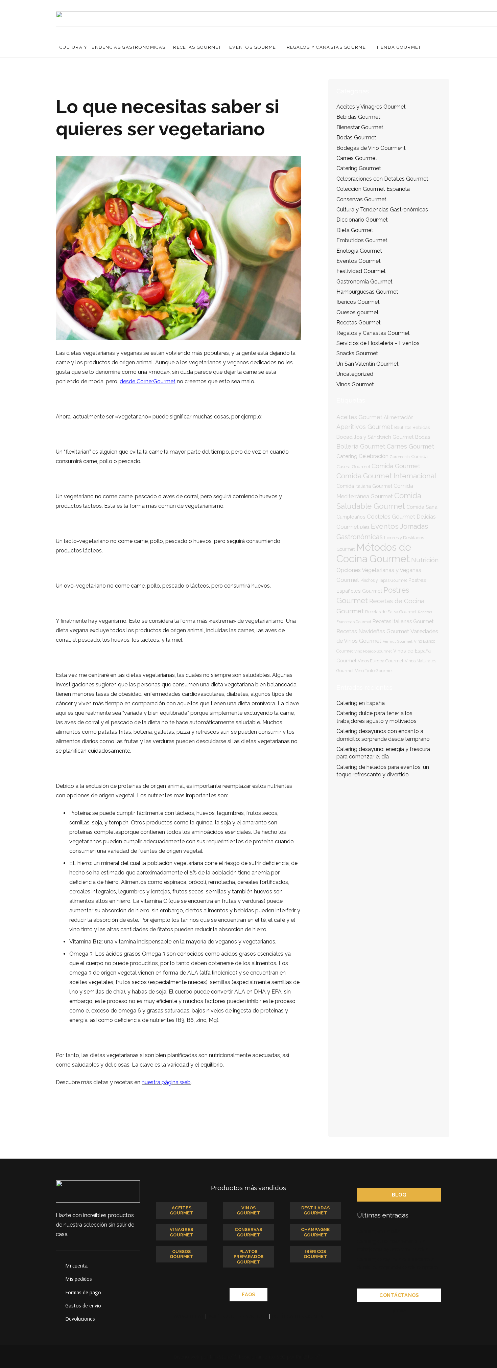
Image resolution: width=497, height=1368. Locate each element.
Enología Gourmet (359, 251)
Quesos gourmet (357, 312)
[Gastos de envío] (60, 1305)
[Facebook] (386, 1310)
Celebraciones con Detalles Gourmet (382, 179)
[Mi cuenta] (60, 1265)
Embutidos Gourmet (361, 240)
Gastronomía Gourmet (364, 281)
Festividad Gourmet (361, 271)
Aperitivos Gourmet (364, 426)
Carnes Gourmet (356, 158)
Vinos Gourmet (355, 384)
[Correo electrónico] (372, 1310)
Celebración (373, 456)
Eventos (385, 526)
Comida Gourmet (396, 466)
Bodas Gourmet (356, 137)
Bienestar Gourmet (359, 127)
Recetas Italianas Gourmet (403, 621)
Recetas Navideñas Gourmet (372, 631)
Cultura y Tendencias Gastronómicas (382, 209)
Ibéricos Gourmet (358, 302)
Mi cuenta (76, 1265)
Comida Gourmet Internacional (386, 476)
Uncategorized (354, 374)
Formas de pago (83, 1292)
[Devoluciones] (60, 1318)
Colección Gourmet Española (373, 189)
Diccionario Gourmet (362, 219)
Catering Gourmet (358, 168)
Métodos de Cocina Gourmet (373, 553)
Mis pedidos (78, 1278)
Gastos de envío (83, 1305)
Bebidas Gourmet (358, 117)
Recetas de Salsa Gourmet (391, 611)
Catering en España (360, 703)
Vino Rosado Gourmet (373, 651)
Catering (346, 456)
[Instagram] (426, 1310)
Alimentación (398, 417)
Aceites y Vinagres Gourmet (371, 107)
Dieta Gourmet (354, 230)
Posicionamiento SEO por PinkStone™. (281, 1356)
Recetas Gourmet (358, 322)
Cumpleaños (350, 517)
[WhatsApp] (413, 1310)
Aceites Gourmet (359, 417)
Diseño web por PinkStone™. (205, 1356)
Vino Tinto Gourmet (374, 670)
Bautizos (402, 427)
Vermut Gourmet (397, 641)
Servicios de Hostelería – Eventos (378, 343)
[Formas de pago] (60, 1292)
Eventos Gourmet (358, 261)
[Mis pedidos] (60, 1278)
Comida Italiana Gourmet (364, 486)
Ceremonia (400, 456)
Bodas (422, 437)
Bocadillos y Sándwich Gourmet (375, 437)
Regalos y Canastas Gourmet (373, 333)
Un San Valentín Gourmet (367, 364)
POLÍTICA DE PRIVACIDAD (237, 1316)
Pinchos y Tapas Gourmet (383, 580)
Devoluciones (80, 1318)
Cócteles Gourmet (391, 516)
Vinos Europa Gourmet (380, 660)
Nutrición (425, 560)
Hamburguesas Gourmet (367, 292)
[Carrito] (433, 47)
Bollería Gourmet (360, 446)
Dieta (365, 527)
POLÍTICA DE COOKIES (297, 1316)
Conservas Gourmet (361, 199)
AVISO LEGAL (189, 1316)
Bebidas (421, 427)
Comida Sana (421, 507)
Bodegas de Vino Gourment (371, 148)
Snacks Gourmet (357, 353)
